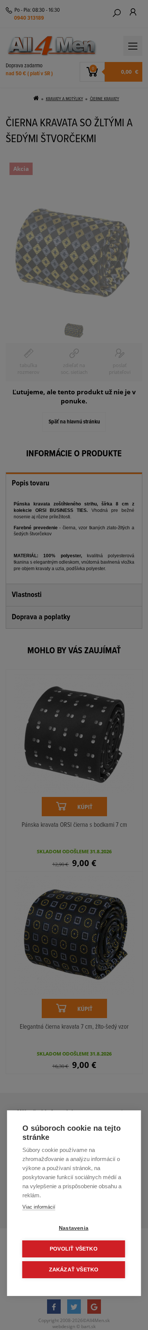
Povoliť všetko (74, 1249)
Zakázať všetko (74, 1270)
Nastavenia (73, 1228)
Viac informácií (38, 1207)
